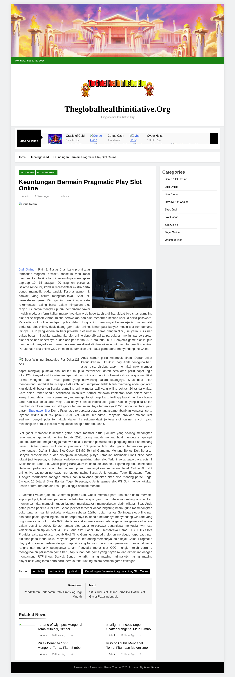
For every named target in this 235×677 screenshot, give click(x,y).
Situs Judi (171, 209)
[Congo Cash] (97, 140)
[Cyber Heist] (136, 140)
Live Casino (172, 194)
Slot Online (171, 224)
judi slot (74, 571)
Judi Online (27, 172)
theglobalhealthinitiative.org (117, 109)
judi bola (38, 571)
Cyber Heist (154, 135)
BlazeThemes (152, 667)
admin (25, 196)
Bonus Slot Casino (176, 179)
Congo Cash (116, 135)
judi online (56, 571)
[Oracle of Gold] (55, 140)
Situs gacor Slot (39, 410)
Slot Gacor (171, 217)
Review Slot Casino (176, 201)
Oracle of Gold (75, 135)
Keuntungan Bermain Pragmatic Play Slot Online (117, 571)
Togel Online (172, 232)
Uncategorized (46, 172)
